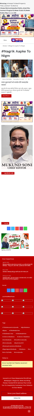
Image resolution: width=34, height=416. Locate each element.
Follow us (5, 358)
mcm (29, 349)
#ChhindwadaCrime (14, 330)
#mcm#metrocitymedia (20, 340)
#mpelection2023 (19, 343)
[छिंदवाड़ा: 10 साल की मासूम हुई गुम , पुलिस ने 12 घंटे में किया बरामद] (17, 315)
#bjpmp (4, 330)
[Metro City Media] (17, 40)
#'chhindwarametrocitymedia (10, 327)
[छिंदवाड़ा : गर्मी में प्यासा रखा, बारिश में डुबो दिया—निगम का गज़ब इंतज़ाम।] (6, 315)
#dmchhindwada (6, 340)
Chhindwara (22, 349)
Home (4, 45)
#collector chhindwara (23, 337)
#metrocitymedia (7, 343)
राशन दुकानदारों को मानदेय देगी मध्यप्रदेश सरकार (14, 83)
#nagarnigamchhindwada (9, 349)
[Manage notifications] (29, 411)
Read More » (6, 96)
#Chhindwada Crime (7, 334)
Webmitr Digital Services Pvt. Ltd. (22, 408)
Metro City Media (7, 79)
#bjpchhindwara (25, 327)
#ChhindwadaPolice (21, 334)
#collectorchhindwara (8, 337)
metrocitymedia (18, 352)
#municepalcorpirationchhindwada (11, 346)
